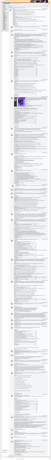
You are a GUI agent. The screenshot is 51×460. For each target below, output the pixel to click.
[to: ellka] (21, 29)
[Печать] (47, 29)
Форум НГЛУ (4, 24)
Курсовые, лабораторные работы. (18, 437)
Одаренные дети (5, 28)
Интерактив (4, 29)
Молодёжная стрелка (4, 23)
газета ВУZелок (5, 25)
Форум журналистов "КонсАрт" (4, 27)
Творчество (4, 8)
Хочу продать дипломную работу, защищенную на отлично (17, 7)
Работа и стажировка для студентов (5, 16)
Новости (4, 5)
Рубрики (4, 6)
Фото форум (4, 19)
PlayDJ (4, 7)
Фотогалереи (5, 9)
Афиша (4, 22)
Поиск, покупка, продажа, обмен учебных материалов (5, 18)
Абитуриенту (4, 21)
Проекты (4, 10)
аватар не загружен (12, 31)
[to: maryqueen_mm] (23, 184)
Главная (4, 4)
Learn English (16, 431)
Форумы (9, 455)
